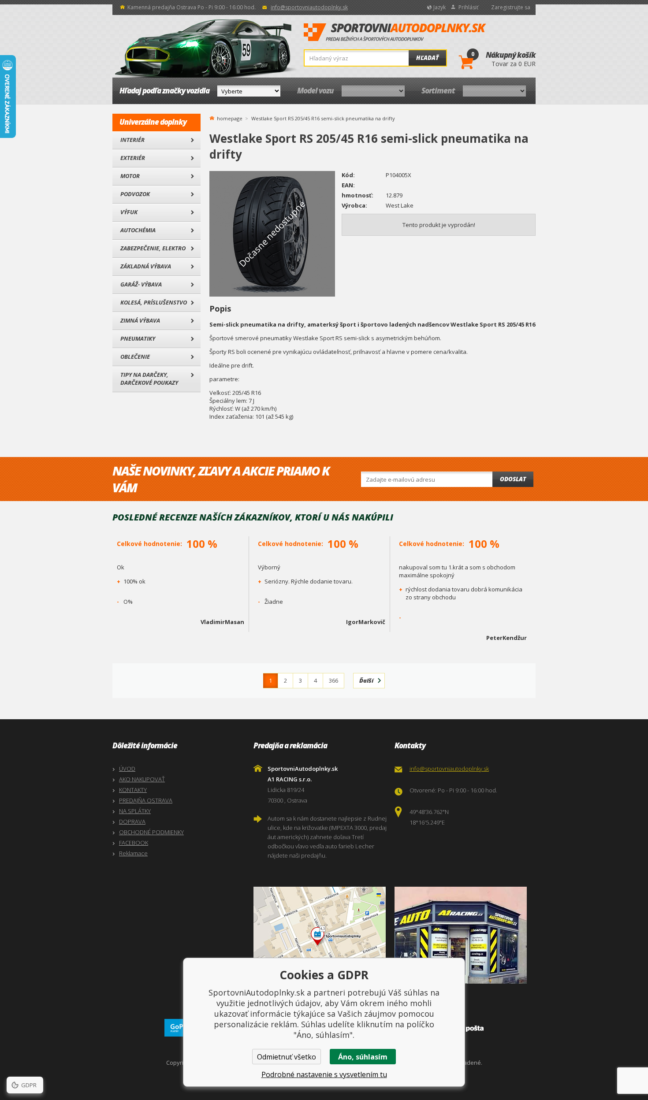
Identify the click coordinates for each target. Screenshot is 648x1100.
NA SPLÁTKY (135, 811)
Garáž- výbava (141, 284)
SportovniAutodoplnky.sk (395, 32)
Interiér (132, 140)
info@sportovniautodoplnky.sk (309, 7)
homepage (229, 117)
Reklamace (133, 853)
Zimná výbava (140, 320)
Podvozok (135, 194)
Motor (130, 176)
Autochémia (138, 230)
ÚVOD (127, 769)
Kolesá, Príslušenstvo (153, 302)
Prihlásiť (468, 7)
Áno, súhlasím (362, 1057)
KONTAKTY (133, 790)
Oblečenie (135, 356)
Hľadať (427, 58)
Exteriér (132, 158)
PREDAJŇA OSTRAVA (145, 800)
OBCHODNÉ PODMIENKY (151, 832)
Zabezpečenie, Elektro (153, 248)
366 (333, 680)
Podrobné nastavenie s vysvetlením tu (324, 1074)
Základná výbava (145, 266)
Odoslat (513, 479)
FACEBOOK (133, 843)
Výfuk (129, 212)
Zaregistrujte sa (510, 7)
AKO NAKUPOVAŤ (142, 779)
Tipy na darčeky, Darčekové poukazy (149, 378)
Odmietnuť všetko (286, 1057)
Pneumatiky (137, 338)
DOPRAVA (132, 821)
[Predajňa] (463, 935)
